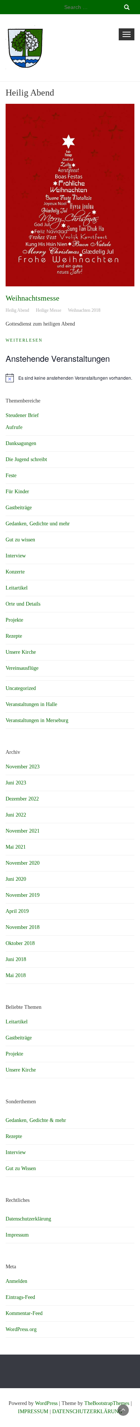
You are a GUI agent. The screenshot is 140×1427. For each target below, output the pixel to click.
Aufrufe (14, 427)
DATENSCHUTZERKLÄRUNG (87, 1411)
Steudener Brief (22, 415)
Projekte (14, 620)
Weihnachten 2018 (84, 310)
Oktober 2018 (20, 943)
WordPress (46, 1403)
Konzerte (15, 572)
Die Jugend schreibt (26, 459)
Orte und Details (23, 604)
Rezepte (14, 636)
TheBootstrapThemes (106, 1403)
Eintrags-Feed (20, 1297)
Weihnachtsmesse (32, 298)
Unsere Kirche (21, 652)
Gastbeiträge (19, 507)
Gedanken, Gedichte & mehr (36, 1120)
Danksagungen (21, 443)
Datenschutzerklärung (28, 1219)
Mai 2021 (16, 847)
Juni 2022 (16, 815)
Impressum (17, 1235)
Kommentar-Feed (24, 1313)
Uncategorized (21, 688)
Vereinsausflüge (22, 668)
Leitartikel (17, 588)
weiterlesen (24, 340)
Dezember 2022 (22, 799)
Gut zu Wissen (21, 1168)
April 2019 (17, 911)
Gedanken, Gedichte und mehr (38, 523)
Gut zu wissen (20, 539)
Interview (16, 556)
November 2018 (23, 927)
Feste (11, 475)
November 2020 (23, 863)
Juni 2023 (16, 783)
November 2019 (23, 895)
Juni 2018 (16, 959)
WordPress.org (21, 1329)
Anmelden (16, 1281)
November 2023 (23, 767)
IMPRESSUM (33, 1411)
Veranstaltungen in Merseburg (37, 720)
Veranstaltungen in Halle (31, 704)
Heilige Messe (48, 310)
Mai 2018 (16, 975)
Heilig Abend (17, 310)
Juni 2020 (16, 879)
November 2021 (23, 831)
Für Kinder (17, 491)
